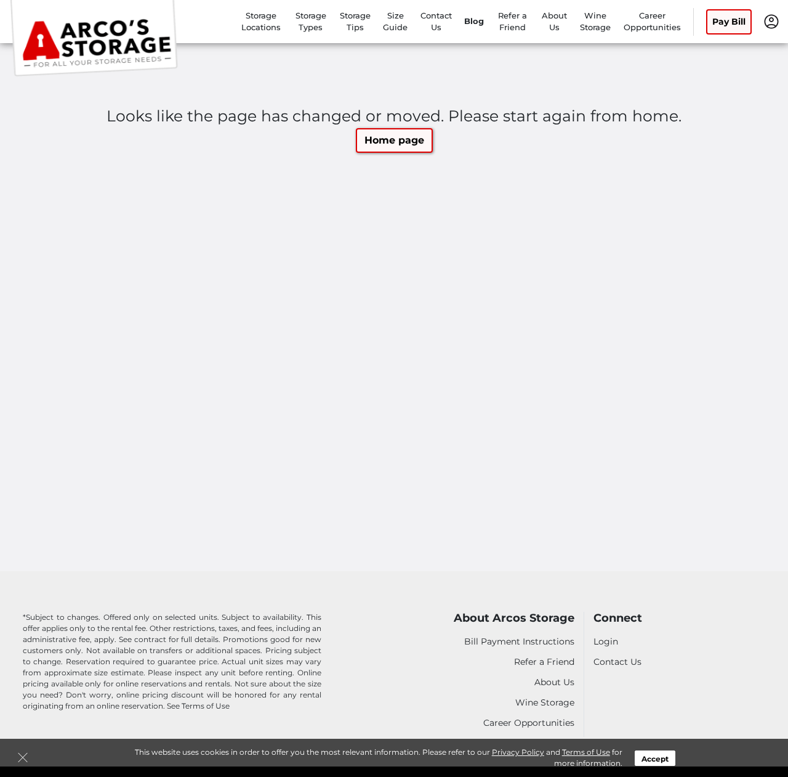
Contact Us (617, 661)
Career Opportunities (528, 722)
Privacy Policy (518, 752)
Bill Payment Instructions (519, 641)
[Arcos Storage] (96, 39)
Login (605, 641)
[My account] (771, 20)
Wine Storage (544, 702)
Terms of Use (586, 752)
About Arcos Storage (514, 618)
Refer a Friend (544, 661)
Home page (394, 140)
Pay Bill (729, 21)
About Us (554, 682)
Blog (474, 21)
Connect (617, 618)
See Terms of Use (198, 705)
